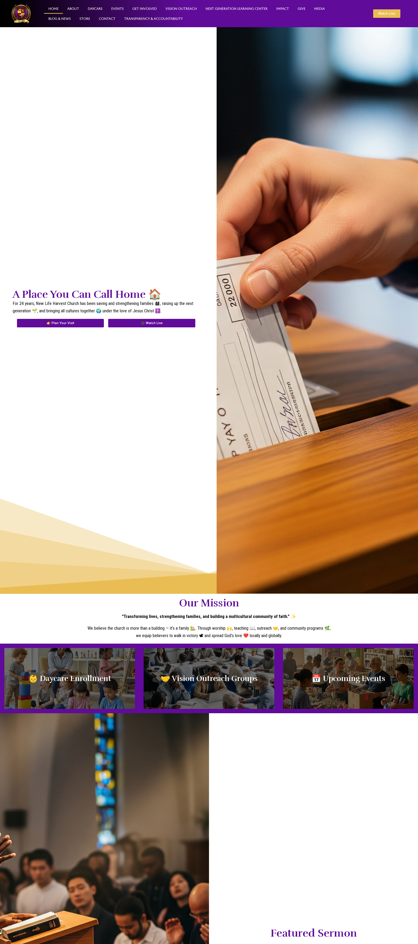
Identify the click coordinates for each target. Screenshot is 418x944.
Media (319, 8)
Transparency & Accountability (153, 18)
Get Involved (144, 8)
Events (117, 8)
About (73, 8)
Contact (107, 18)
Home (53, 8)
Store (84, 18)
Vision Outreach (181, 8)
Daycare (95, 8)
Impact (282, 8)
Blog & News (59, 18)
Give (301, 8)
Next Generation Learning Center (237, 8)
